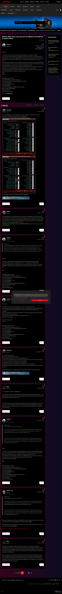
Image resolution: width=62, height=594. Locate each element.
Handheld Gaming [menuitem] (4, 9)
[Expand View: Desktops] (34, 6)
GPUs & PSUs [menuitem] (25, 9)
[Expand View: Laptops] (40, 6)
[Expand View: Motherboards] (21, 10)
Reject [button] (22, 300)
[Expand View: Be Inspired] (9, 6)
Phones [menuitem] (11, 9)
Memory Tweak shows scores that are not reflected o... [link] (46, 30)
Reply (42, 98)
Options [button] (58, 30)
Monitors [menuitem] (32, 9)
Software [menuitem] (18, 6)
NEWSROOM (12, 580)
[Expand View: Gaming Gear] (42, 10)
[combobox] (31, 22)
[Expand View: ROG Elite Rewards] (15, 13)
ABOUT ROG (4, 580)
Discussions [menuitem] (25, 6)
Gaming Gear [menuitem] (39, 9)
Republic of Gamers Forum (6, 30)
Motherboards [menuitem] (17, 9)
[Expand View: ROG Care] (15, 6)
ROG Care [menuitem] (12, 6)
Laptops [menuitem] (38, 6)
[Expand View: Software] (21, 6)
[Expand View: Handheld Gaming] (7, 10)
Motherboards (14, 30)
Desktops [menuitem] (32, 6)
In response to (11, 241)
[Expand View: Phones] (13, 10)
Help (57, 9)
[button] (3, 98)
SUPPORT (47, 1)
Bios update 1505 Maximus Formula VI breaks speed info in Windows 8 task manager (53, 70)
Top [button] (3, 591)
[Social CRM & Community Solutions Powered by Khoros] (58, 591)
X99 (49, 43)
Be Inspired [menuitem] (6, 6)
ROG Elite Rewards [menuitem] (11, 13)
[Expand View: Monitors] (34, 10)
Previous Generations (22, 30)
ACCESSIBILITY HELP (19, 580)
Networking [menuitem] (3, 13)
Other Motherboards (31, 30)
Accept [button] (39, 300)
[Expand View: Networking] (5, 13)
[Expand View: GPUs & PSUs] (28, 10)
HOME (8, 580)
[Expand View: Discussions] (28, 6)
